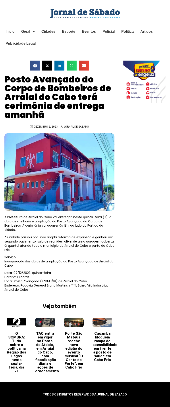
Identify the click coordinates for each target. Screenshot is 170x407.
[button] (35, 66)
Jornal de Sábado (76, 126)
